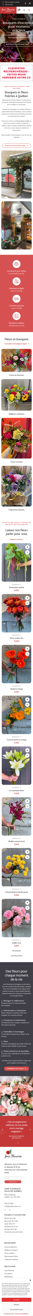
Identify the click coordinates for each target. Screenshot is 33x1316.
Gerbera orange (16, 689)
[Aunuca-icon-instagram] (30, 3)
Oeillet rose (16, 943)
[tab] (16, 539)
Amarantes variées (16, 587)
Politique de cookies (9, 1313)
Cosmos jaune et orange (16, 739)
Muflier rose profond (16, 841)
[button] (30, 1280)
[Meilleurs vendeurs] (16, 395)
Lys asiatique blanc (16, 790)
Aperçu (27, 547)
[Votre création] (16, 438)
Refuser (16, 1305)
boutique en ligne (24, 121)
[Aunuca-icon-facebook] (25, 3)
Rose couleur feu (16, 638)
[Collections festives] (16, 486)
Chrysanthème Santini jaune (16, 892)
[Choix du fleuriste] (16, 360)
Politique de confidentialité (21, 1313)
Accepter (16, 1300)
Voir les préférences (16, 1309)
